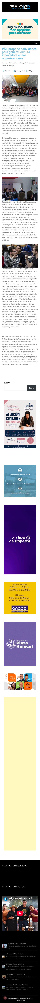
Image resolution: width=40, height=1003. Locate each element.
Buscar (7, 383)
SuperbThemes (20, 1000)
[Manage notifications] (5, 998)
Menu (36, 43)
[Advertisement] (20, 773)
